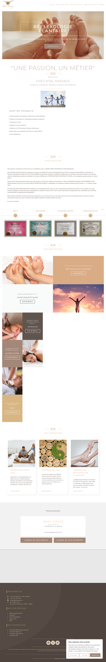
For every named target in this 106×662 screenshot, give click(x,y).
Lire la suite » (15, 491)
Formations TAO (51, 470)
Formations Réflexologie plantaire (80, 472)
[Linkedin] (57, 643)
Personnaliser (73, 655)
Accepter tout (95, 655)
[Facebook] (48, 643)
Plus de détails (78, 273)
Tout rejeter (84, 655)
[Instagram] (53, 643)
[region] (84, 649)
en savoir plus (53, 44)
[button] (50, 57)
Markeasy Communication (60, 658)
